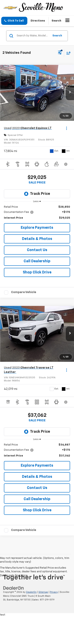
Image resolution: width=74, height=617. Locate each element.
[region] (37, 212)
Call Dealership (37, 261)
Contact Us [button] (37, 250)
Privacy (54, 592)
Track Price (40, 194)
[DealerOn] (13, 588)
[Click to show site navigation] (67, 21)
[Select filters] (59, 53)
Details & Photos (37, 239)
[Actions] (66, 128)
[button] (14, 21)
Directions (38, 20)
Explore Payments (37, 228)
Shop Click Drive (37, 272)
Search (57, 35)
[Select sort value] (67, 53)
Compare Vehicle (23, 292)
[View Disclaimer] (66, 164)
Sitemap (43, 592)
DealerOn (31, 592)
